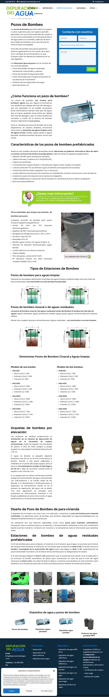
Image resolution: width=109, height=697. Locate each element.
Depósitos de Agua (64, 8)
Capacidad (80, 8)
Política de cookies (92, 677)
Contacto (38, 14)
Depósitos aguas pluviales (43, 630)
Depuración (47, 8)
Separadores (33, 8)
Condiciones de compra (94, 670)
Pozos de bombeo (20, 629)
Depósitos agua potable (66, 631)
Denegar (29, 691)
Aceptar (11, 691)
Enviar (91, 69)
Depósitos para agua (41, 659)
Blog (30, 14)
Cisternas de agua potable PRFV (89, 634)
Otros (92, 8)
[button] (54, 671)
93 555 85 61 (11, 2)
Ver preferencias (46, 691)
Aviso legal (89, 673)
